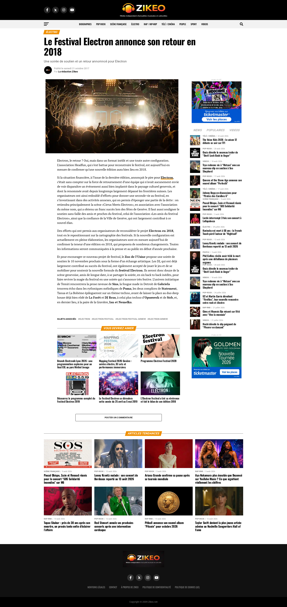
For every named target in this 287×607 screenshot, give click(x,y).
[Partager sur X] (48, 177)
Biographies (85, 24)
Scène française (118, 24)
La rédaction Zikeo (68, 71)
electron (84, 319)
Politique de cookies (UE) (187, 587)
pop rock (100, 24)
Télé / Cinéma (168, 24)
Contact (113, 587)
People (182, 24)
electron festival (103, 319)
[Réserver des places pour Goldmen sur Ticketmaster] (216, 356)
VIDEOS (204, 24)
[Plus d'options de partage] (48, 193)
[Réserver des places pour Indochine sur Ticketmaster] (216, 101)
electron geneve (158, 319)
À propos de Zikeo (130, 587)
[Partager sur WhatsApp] (48, 169)
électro (135, 24)
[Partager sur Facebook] (48, 161)
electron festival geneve (131, 319)
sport (194, 24)
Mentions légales (96, 587)
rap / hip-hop (150, 24)
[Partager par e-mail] (48, 185)
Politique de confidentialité (157, 587)
